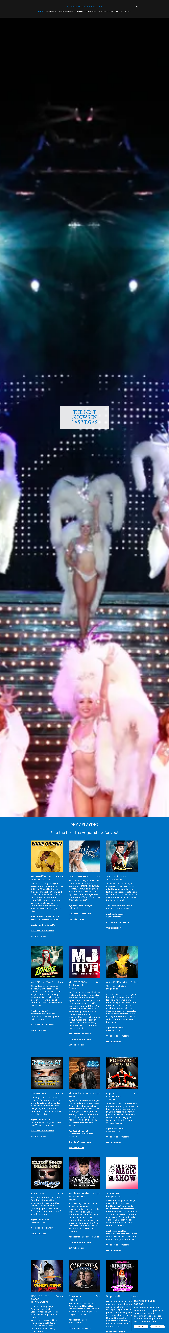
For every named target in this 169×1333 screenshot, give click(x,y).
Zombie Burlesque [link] (106, 11)
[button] (137, 6)
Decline (141, 1327)
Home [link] (40, 12)
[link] (84, 6)
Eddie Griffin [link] (51, 11)
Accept (157, 1327)
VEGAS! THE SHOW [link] (66, 11)
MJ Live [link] (119, 11)
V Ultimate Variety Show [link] (86, 11)
